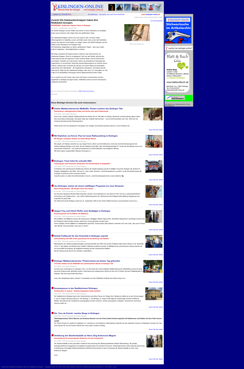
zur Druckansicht (156, 21)
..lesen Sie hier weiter (155, 130)
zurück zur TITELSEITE (61, 14)
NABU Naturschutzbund (86, 91)
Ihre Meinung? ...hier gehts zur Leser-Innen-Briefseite (106, 14)
